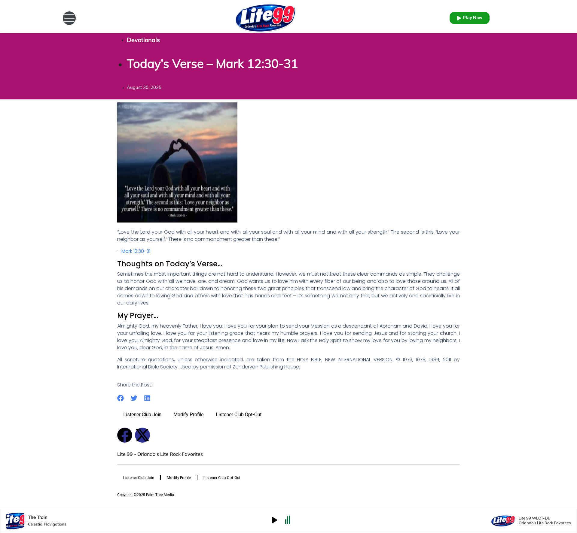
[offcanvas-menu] (69, 18)
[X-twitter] (142, 435)
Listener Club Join (142, 414)
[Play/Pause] (274, 521)
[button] (120, 398)
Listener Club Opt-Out (238, 414)
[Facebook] (124, 435)
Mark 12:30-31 (135, 251)
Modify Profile (188, 414)
